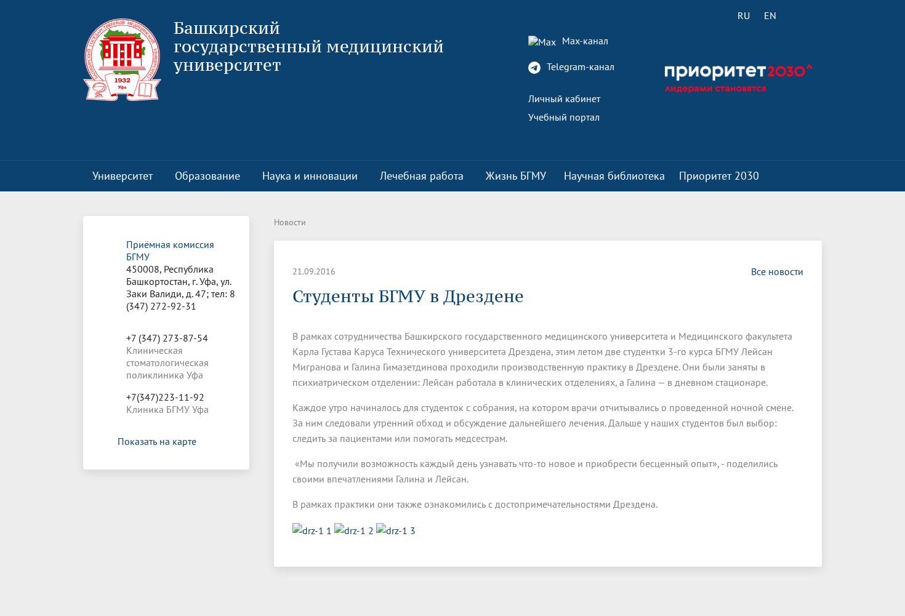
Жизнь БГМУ (516, 176)
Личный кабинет (564, 98)
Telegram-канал (579, 66)
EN (770, 15)
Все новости (777, 271)
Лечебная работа (422, 176)
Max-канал (584, 40)
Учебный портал (564, 117)
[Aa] (805, 15)
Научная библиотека (614, 176)
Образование (207, 176)
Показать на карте (157, 441)
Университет (122, 176)
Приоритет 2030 (719, 176)
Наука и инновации (310, 176)
